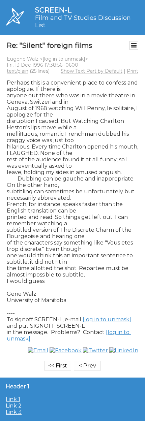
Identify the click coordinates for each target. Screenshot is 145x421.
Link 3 (14, 412)
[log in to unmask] (63, 59)
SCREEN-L (53, 10)
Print (132, 71)
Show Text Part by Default (91, 71)
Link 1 (13, 399)
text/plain (17, 71)
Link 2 (14, 405)
